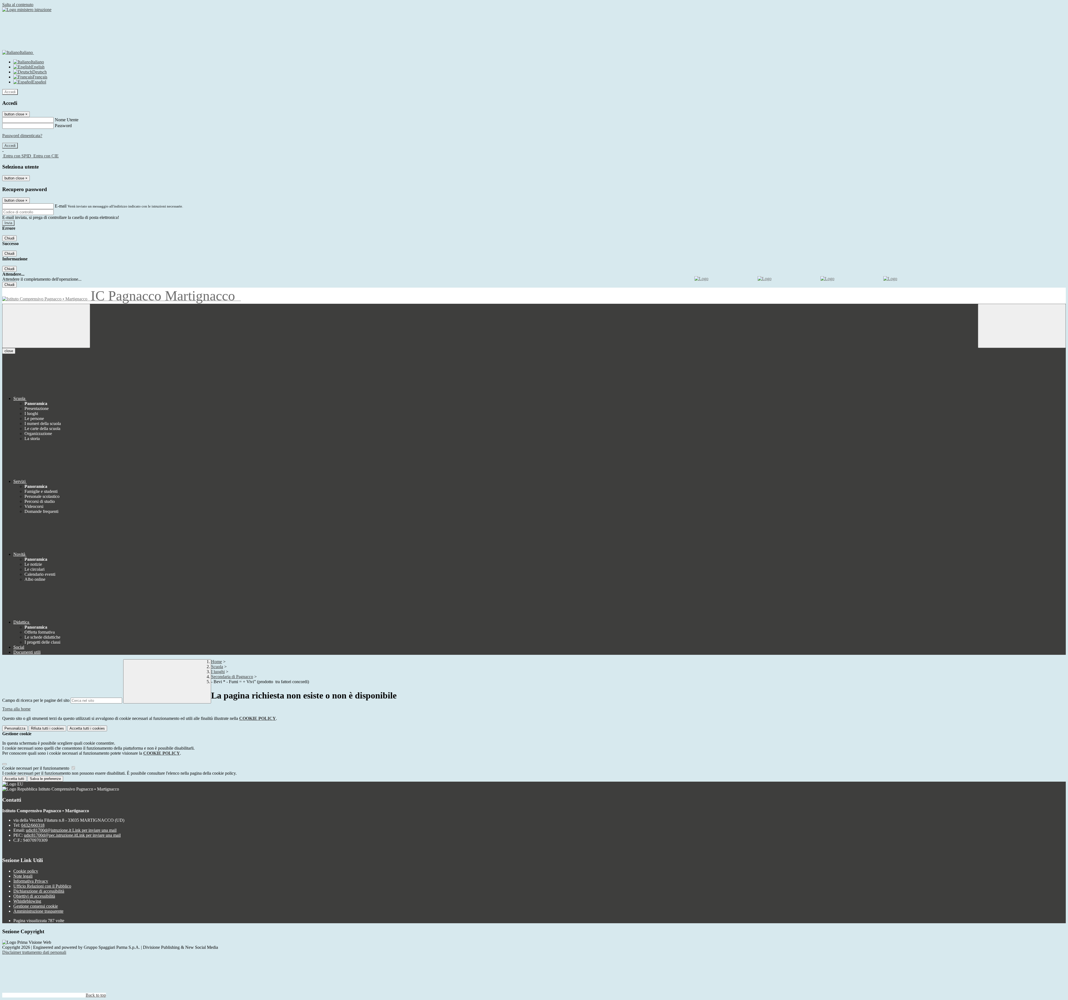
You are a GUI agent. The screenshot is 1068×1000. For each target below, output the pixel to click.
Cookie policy (25, 871)
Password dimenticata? (22, 135)
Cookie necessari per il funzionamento (36, 768)
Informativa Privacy (30, 881)
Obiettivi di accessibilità (34, 896)
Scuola (217, 666)
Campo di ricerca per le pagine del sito (36, 700)
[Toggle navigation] (46, 326)
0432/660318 (32, 825)
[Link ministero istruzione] (26, 9)
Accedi (10, 92)
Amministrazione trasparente (38, 911)
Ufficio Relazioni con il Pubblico (42, 886)
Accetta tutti (87, 728)
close (8, 351)
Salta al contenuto (17, 4)
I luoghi (218, 671)
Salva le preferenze (45, 779)
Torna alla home (16, 709)
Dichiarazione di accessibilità (38, 891)
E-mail (60, 206)
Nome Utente (66, 119)
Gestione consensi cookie (35, 906)
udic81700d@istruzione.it (71, 830)
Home (216, 661)
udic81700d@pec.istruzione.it (72, 835)
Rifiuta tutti (47, 728)
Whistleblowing (27, 901)
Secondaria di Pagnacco (232, 676)
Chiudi (9, 238)
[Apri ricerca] (1022, 326)
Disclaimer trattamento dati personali (34, 952)
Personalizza (14, 728)
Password (63, 125)
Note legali (23, 876)
